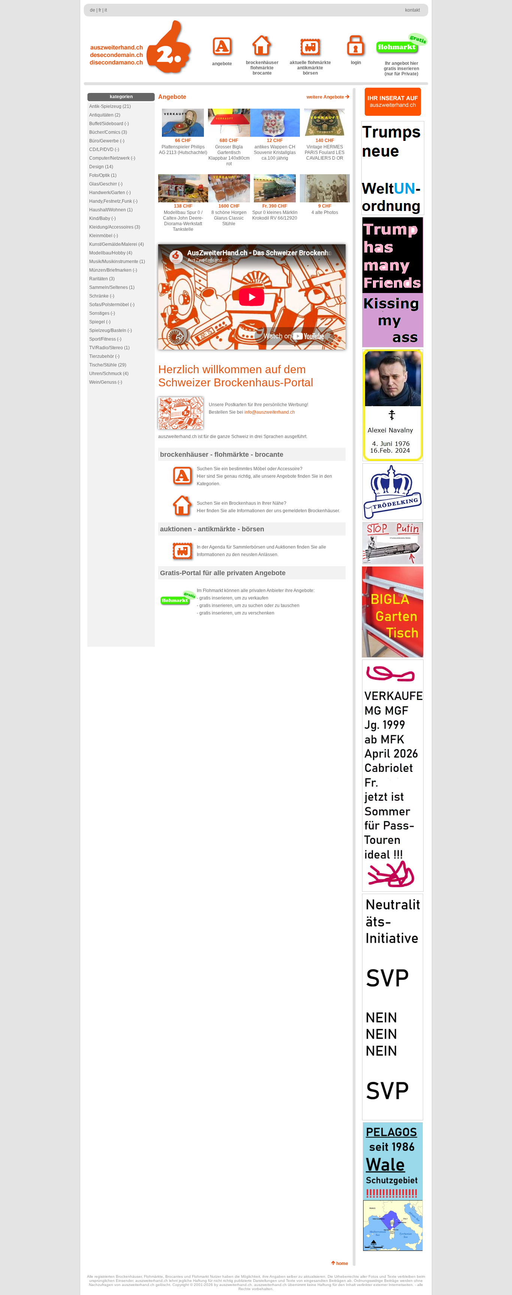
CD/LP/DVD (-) (104, 149)
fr (100, 10)
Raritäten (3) (102, 278)
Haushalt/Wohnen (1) (111, 209)
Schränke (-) (101, 296)
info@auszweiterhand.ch (269, 412)
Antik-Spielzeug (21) (110, 106)
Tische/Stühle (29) (107, 365)
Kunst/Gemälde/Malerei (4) (116, 244)
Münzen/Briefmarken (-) (113, 270)
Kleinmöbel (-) (103, 235)
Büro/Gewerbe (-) (106, 141)
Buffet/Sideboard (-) (109, 123)
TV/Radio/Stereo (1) (109, 347)
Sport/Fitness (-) (105, 339)
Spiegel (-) (100, 321)
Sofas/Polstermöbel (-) (112, 304)
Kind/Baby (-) (102, 218)
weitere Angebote (326, 97)
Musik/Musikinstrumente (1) (117, 261)
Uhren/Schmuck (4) (109, 373)
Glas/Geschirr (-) (106, 184)
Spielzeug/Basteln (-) (110, 330)
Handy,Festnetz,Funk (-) (113, 201)
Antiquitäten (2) (104, 115)
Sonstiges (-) (102, 313)
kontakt (412, 10)
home (343, 1263)
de (92, 10)
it (106, 10)
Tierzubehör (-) (104, 356)
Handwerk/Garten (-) (110, 192)
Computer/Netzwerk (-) (112, 158)
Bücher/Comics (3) (108, 132)
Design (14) (101, 166)
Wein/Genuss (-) (105, 382)
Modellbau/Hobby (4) (110, 253)
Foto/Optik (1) (103, 175)
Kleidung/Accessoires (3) (114, 227)
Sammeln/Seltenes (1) (112, 287)
